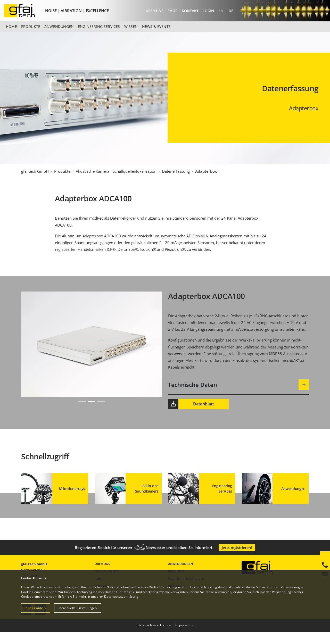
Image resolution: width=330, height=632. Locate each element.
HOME (11, 26)
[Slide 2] (91, 401)
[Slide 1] (82, 401)
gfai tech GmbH (35, 171)
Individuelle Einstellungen (78, 608)
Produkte (62, 171)
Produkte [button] (30, 26)
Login (208, 10)
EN (221, 10)
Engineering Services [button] (99, 26)
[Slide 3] (101, 401)
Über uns (154, 10)
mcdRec (96, 218)
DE (231, 10)
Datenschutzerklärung (121, 596)
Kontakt (190, 10)
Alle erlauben (36, 608)
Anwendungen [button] (59, 26)
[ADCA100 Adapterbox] (91, 393)
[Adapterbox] (23, 10)
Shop (173, 10)
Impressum (184, 625)
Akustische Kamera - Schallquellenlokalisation (116, 171)
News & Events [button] (156, 26)
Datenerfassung (176, 171)
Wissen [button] (131, 26)
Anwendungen (180, 564)
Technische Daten (192, 384)
